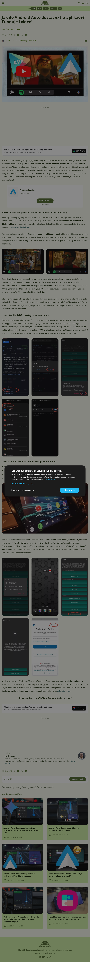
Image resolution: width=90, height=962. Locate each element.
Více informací (49, 480)
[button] (45, 484)
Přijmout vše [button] (69, 490)
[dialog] (45, 481)
